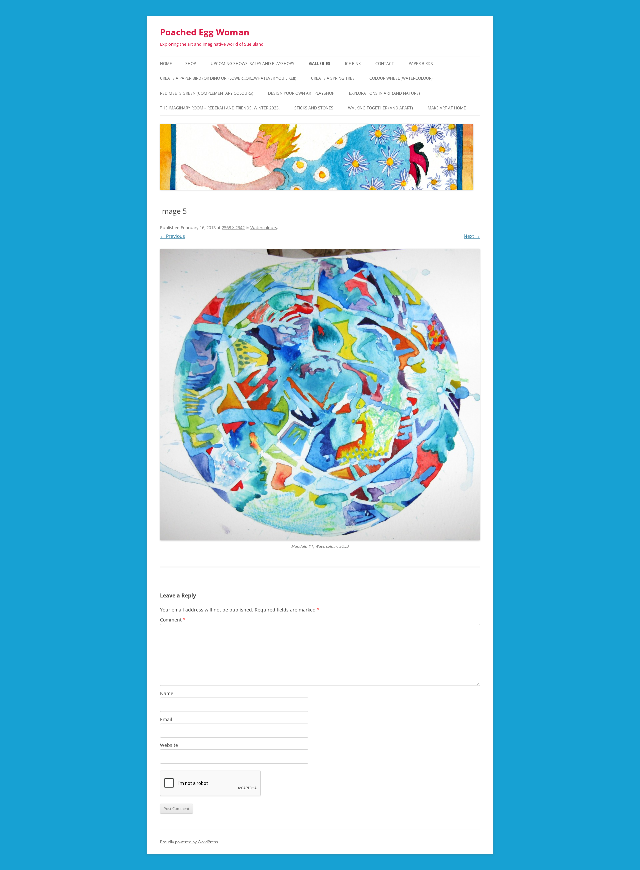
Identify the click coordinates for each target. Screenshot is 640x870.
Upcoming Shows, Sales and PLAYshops (252, 63)
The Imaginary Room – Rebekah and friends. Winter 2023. (220, 108)
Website (169, 745)
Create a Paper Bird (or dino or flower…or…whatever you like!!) (228, 78)
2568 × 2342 (233, 228)
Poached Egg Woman (204, 32)
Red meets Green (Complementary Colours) (206, 93)
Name (166, 693)
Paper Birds (421, 63)
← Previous (172, 236)
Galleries (319, 63)
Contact (384, 63)
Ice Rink (353, 63)
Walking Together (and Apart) (380, 108)
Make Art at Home (447, 108)
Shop (190, 63)
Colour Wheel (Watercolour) (401, 78)
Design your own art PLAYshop (301, 93)
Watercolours (263, 228)
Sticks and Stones (313, 108)
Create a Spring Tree (333, 78)
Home (166, 63)
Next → (472, 236)
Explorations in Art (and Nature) (384, 93)
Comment (173, 619)
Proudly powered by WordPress (189, 842)
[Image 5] (320, 395)
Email (166, 719)
